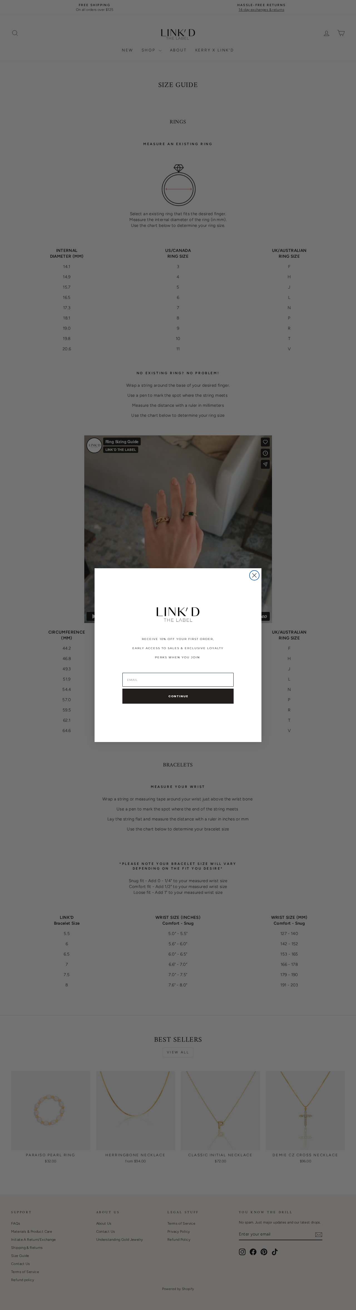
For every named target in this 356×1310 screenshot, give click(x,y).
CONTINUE (178, 696)
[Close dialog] (254, 575)
